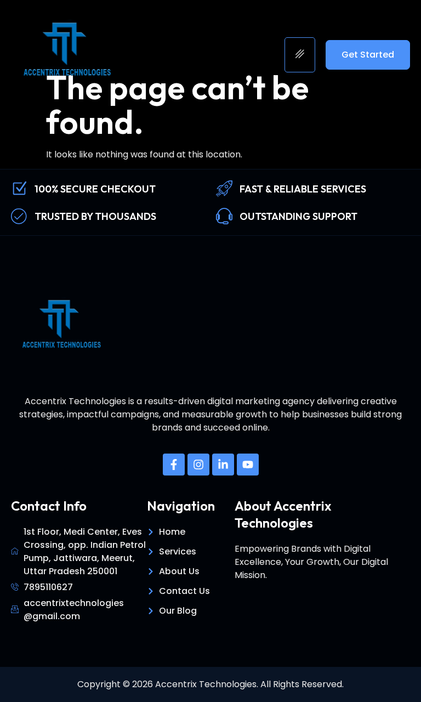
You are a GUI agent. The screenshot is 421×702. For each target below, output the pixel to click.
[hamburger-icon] (300, 54)
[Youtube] (248, 464)
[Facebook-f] (174, 464)
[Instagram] (198, 464)
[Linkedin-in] (223, 464)
